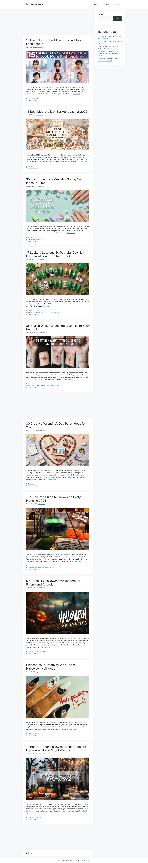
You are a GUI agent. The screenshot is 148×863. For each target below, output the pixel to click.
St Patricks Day (38, 312)
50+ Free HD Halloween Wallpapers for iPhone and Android (53, 582)
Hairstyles (36, 98)
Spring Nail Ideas (39, 239)
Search (100, 15)
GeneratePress (85, 860)
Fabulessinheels (34, 4)
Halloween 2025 (39, 567)
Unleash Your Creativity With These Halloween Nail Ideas (51, 666)
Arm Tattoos (31, 385)
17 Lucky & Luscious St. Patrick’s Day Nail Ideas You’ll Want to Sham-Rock (55, 254)
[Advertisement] (58, 22)
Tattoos (35, 384)
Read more (76, 94)
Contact (118, 4)
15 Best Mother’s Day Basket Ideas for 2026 (57, 111)
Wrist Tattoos (55, 385)
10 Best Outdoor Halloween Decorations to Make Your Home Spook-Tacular (56, 748)
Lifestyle (44, 651)
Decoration (31, 484)
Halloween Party (49, 567)
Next (32, 853)
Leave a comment (33, 100)
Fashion (95, 4)
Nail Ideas (31, 239)
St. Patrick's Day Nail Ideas (51, 312)
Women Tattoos (45, 385)
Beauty (30, 237)
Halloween (107, 4)
